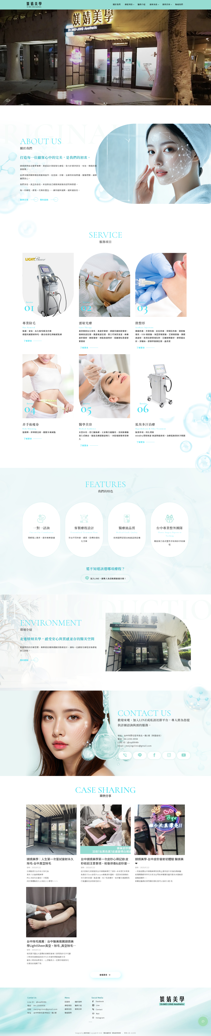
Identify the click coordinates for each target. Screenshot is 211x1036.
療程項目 (129, 4)
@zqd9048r (41, 1002)
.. (122, 1033)
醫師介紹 (141, 4)
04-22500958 (39, 1005)
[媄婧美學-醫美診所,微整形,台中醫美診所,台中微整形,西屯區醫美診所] (34, 5)
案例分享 (166, 4)
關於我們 (117, 4)
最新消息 (153, 4)
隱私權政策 (107, 1033)
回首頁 (67, 1002)
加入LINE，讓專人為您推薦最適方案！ (108, 578)
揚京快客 (87, 1033)
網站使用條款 (116, 1033)
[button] (104, 103)
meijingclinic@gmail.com (45, 1009)
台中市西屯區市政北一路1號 (45, 1012)
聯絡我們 (179, 4)
